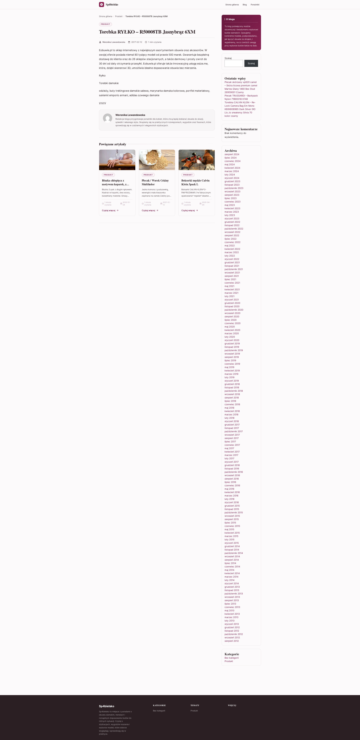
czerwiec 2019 (232, 363)
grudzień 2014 (232, 546)
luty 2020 (230, 336)
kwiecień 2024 (232, 167)
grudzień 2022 (232, 221)
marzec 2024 (232, 171)
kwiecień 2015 (232, 532)
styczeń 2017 (232, 461)
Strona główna (232, 4)
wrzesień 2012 (232, 637)
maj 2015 (229, 529)
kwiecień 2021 (232, 289)
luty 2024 (230, 174)
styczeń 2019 (232, 380)
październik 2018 (234, 390)
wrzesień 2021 (232, 272)
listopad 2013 (232, 590)
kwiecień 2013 (232, 613)
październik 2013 (234, 593)
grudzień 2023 (232, 181)
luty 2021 (229, 296)
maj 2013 (229, 610)
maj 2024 (230, 164)
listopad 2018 (232, 387)
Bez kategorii (232, 657)
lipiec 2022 (231, 238)
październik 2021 (234, 269)
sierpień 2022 (232, 235)
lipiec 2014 (230, 563)
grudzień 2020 (232, 303)
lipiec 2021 (230, 279)
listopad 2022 (232, 225)
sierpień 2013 (232, 600)
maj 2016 (229, 488)
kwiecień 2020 (232, 330)
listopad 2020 (232, 306)
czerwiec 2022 (232, 242)
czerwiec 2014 (232, 566)
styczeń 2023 (232, 218)
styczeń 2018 (232, 421)
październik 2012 (234, 634)
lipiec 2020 (231, 319)
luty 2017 (229, 458)
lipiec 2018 (230, 401)
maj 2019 (229, 367)
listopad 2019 (232, 347)
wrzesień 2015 (232, 515)
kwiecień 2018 (232, 411)
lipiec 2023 (231, 198)
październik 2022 (234, 228)
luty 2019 (229, 377)
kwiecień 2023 (232, 208)
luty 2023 (230, 215)
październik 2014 (234, 553)
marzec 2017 (231, 455)
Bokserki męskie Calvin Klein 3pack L (195, 182)
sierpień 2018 (232, 397)
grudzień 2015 (232, 505)
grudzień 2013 (232, 586)
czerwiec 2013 (232, 607)
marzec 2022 (232, 252)
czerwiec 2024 (232, 161)
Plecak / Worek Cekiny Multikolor (155, 182)
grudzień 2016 (232, 465)
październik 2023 (234, 188)
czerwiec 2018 (232, 404)
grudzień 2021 (232, 262)
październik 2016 (234, 472)
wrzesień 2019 (232, 353)
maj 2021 (229, 286)
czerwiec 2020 (232, 323)
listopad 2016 (232, 468)
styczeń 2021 (232, 299)
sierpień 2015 (232, 519)
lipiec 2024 (231, 157)
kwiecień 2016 (232, 492)
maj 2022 (230, 245)
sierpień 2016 (232, 478)
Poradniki (255, 4)
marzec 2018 (231, 414)
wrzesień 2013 (232, 597)
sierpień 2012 (232, 640)
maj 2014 (229, 570)
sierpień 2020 (232, 316)
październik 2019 (234, 350)
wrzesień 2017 (232, 434)
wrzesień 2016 (232, 475)
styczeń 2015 (232, 542)
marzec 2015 (231, 536)
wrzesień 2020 (232, 313)
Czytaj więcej (108, 210)
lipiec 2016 (230, 482)
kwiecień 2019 (232, 370)
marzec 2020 (232, 333)
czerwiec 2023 (232, 201)
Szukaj (228, 58)
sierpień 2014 (232, 559)
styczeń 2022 (232, 259)
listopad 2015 (232, 509)
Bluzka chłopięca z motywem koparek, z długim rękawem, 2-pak (116, 184)
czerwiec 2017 (232, 444)
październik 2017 (234, 431)
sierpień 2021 (232, 276)
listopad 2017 (232, 428)
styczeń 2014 (232, 583)
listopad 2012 (232, 630)
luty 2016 (229, 499)
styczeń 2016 (232, 502)
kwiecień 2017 (232, 451)
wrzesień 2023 (232, 191)
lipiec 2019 (230, 360)
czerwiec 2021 (232, 282)
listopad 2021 (232, 265)
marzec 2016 (231, 495)
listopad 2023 (232, 184)
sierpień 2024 (232, 154)
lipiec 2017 (230, 441)
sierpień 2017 (232, 438)
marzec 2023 (232, 211)
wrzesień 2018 (232, 394)
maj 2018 (229, 407)
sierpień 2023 (232, 194)
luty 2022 (230, 255)
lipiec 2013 (230, 603)
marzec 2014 (231, 576)
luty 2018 (229, 417)
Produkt (105, 24)
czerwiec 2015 (232, 526)
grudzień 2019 (232, 343)
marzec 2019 (231, 374)
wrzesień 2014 (232, 556)
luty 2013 (229, 620)
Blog (245, 4)
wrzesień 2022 (232, 232)
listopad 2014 (232, 549)
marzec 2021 (231, 292)
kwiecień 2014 (232, 573)
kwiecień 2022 (232, 249)
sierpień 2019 (232, 357)
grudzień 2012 (232, 627)
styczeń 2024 (232, 178)
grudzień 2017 (232, 424)
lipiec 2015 (230, 522)
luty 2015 (229, 539)
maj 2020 (230, 326)
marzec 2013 (231, 617)
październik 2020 (234, 309)
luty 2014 (229, 580)
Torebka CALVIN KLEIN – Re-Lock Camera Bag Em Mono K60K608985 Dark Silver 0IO (240, 106)
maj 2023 (230, 205)
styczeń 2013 (232, 624)
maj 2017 (229, 448)
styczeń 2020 (232, 340)
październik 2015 (234, 512)
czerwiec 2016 (232, 485)
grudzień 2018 (232, 384)
